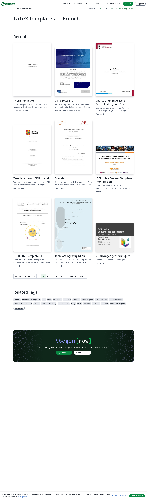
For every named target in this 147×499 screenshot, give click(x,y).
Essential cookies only (120, 495)
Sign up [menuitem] (128, 3)
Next (73, 276)
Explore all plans (82, 352)
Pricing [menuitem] (98, 3)
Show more (19, 308)
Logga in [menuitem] (140, 3)
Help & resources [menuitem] (111, 3)
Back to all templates (23, 9)
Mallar (102, 8)
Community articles (126, 8)
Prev (27, 276)
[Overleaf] (8, 3)
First (18, 276)
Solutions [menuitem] (77, 3)
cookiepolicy (22, 497)
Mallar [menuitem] (88, 3)
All (96, 8)
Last (82, 276)
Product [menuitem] (65, 3)
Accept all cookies (137, 496)
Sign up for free (63, 352)
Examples (111, 8)
